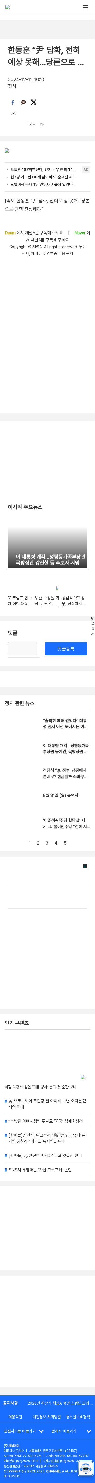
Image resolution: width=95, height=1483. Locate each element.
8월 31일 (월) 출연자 (60, 795)
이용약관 (15, 1417)
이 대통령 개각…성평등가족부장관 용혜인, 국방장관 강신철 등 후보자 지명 (66, 751)
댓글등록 (66, 648)
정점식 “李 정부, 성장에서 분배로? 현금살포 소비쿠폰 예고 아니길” (65, 776)
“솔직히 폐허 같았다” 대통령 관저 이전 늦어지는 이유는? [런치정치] (65, 726)
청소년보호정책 (78, 1417)
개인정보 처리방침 (46, 1417)
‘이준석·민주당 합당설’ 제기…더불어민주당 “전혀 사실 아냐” (65, 826)
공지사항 (10, 1403)
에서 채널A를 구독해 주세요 (34, 232)
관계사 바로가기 (64, 1431)
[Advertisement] (47, 1331)
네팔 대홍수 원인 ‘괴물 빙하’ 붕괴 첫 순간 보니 (41, 1087)
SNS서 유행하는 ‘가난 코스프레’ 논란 (40, 1169)
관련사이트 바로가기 (20, 1431)
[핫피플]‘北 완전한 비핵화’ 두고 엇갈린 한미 (45, 1155)
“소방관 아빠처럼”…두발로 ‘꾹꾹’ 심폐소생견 (45, 1121)
